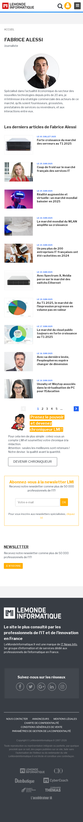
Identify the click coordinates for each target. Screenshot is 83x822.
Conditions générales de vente (41, 727)
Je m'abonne (13, 565)
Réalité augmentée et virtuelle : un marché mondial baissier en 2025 (57, 198)
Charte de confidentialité (41, 723)
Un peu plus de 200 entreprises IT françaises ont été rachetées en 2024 (57, 252)
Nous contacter (17, 719)
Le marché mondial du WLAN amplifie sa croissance (57, 223)
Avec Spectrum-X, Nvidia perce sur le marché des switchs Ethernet (54, 279)
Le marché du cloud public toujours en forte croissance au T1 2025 (57, 333)
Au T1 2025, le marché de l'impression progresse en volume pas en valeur (55, 306)
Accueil (9, 29)
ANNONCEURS (40, 719)
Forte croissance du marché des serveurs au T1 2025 (56, 141)
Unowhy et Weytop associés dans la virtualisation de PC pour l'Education (56, 387)
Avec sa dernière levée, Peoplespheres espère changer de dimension (53, 360)
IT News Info (69, 644)
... (61, 408)
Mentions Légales (65, 719)
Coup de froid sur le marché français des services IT (56, 168)
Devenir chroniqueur (32, 461)
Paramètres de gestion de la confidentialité (41, 731)
